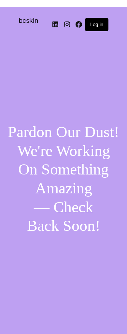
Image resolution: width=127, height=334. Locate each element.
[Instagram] (67, 24)
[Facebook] (79, 24)
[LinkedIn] (55, 24)
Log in (96, 24)
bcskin (28, 20)
